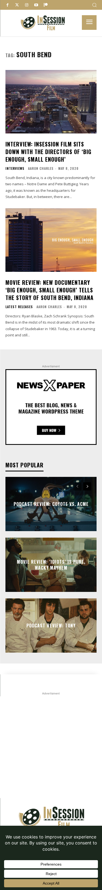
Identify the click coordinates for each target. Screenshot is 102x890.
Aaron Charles (41, 168)
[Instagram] (26, 5)
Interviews (14, 168)
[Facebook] (7, 5)
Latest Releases (19, 306)
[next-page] (87, 486)
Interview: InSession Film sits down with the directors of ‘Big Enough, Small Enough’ (48, 151)
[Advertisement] (51, 747)
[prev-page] (77, 486)
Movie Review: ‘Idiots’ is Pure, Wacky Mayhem (51, 564)
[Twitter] (17, 5)
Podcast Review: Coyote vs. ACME (51, 504)
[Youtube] (36, 5)
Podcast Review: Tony (51, 625)
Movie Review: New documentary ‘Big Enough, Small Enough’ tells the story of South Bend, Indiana (49, 290)
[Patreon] (45, 5)
